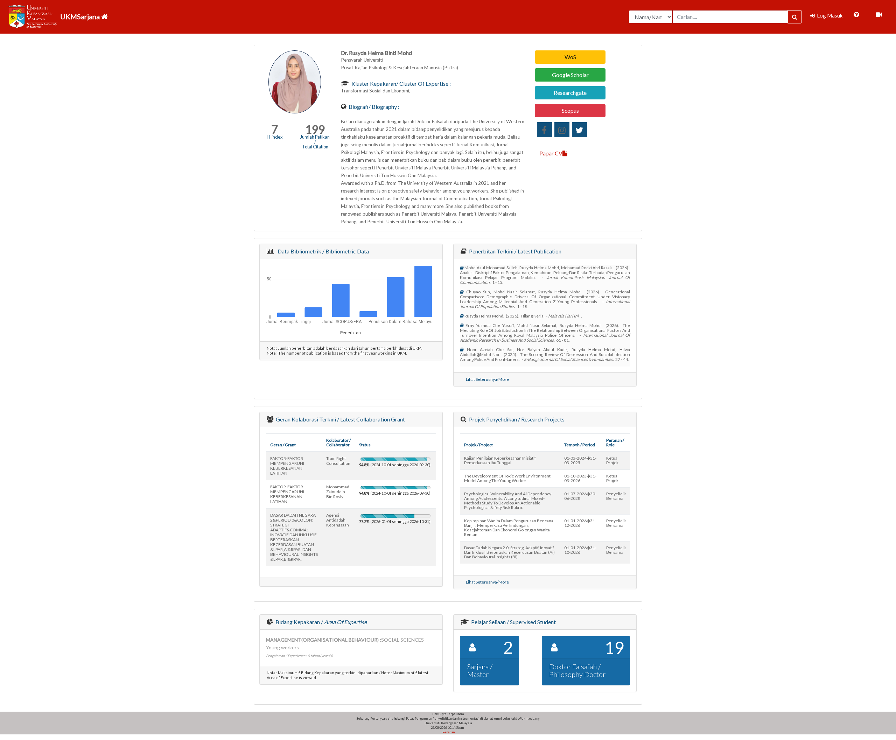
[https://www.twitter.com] (579, 130)
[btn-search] (795, 16)
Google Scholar (570, 74)
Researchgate (570, 92)
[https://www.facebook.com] (544, 130)
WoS (570, 57)
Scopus (570, 110)
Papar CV (550, 153)
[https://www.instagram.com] (562, 130)
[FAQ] (856, 14)
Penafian (448, 732)
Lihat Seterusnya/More (487, 379)
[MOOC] (878, 14)
